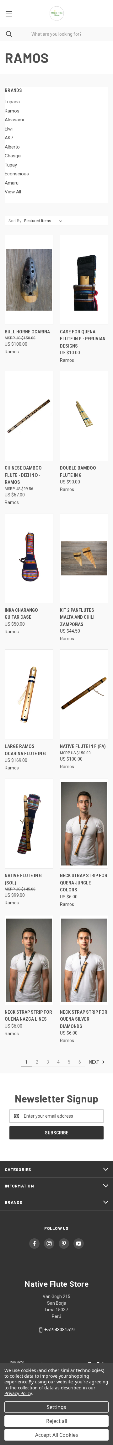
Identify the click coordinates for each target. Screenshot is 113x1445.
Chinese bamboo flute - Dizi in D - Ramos (23, 475)
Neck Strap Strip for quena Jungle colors (83, 883)
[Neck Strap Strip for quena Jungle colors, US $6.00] (84, 823)
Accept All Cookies (56, 1434)
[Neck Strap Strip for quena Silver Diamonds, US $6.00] (84, 960)
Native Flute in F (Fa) (83, 746)
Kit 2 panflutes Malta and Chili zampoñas (77, 617)
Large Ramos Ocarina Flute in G (25, 750)
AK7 (9, 138)
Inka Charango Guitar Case (21, 613)
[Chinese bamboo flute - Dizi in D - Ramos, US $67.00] (29, 416)
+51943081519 (59, 1330)
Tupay (11, 165)
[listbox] (44, 221)
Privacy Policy (18, 1393)
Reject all (56, 1421)
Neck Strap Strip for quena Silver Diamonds (83, 1019)
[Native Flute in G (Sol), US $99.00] (29, 823)
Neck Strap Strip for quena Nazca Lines (28, 1015)
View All (13, 192)
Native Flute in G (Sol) (23, 879)
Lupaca (12, 102)
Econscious (17, 174)
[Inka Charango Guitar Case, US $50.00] (29, 558)
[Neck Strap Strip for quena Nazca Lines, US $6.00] (29, 960)
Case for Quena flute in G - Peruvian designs (82, 339)
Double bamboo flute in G (78, 471)
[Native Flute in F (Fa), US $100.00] (84, 694)
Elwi (9, 129)
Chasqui (13, 156)
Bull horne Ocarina (27, 332)
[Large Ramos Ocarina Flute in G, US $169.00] (29, 694)
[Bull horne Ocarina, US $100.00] (29, 280)
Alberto (12, 147)
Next (94, 1062)
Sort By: (15, 220)
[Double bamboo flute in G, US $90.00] (84, 416)
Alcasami (14, 120)
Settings (56, 1407)
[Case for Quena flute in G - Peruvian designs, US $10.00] (84, 280)
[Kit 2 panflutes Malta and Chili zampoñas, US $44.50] (84, 558)
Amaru (12, 183)
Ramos (12, 111)
